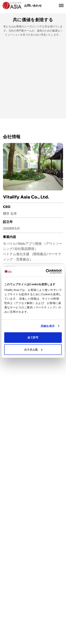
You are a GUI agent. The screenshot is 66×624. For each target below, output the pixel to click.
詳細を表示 (48, 325)
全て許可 (32, 337)
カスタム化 (31, 349)
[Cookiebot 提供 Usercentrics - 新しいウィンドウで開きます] (46, 271)
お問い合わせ (33, 5)
